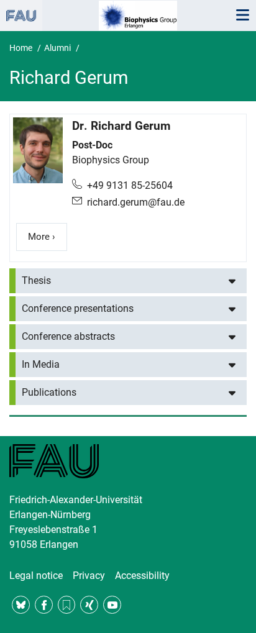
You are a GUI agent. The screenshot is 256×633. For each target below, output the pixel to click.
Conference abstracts (68, 336)
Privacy (89, 575)
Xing (89, 605)
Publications (49, 392)
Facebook (44, 605)
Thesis (36, 280)
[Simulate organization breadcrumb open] (21, 15)
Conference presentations (78, 308)
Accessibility (142, 575)
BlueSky (21, 605)
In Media (41, 364)
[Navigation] (242, 15)
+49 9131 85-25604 (130, 185)
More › (47, 236)
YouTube (112, 605)
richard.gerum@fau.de (136, 202)
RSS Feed (67, 605)
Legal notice (36, 575)
